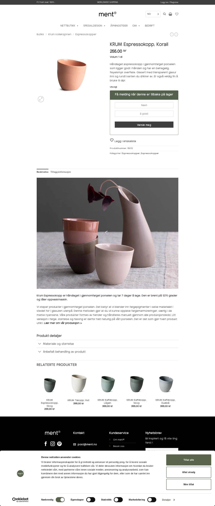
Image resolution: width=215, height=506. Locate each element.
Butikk (40, 34)
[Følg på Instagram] (52, 444)
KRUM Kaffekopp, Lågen (107, 401)
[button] (169, 2)
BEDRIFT (150, 25)
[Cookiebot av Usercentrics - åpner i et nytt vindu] (20, 499)
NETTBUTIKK (67, 25)
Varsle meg (144, 125)
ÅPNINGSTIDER (119, 25)
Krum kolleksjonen (59, 34)
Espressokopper (85, 34)
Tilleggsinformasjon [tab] (61, 172)
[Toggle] (40, 344)
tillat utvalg (188, 472)
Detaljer (166, 499)
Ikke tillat (189, 484)
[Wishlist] (176, 14)
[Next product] (172, 34)
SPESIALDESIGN (92, 25)
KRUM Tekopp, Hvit (78, 400)
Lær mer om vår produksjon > (63, 323)
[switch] (90, 499)
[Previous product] (176, 34)
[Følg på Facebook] (45, 444)
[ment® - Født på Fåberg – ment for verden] (107, 14)
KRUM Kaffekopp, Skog (136, 401)
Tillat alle (189, 459)
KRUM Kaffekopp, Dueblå (165, 401)
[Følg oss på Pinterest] (59, 444)
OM (134, 25)
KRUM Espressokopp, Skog (49, 403)
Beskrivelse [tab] (42, 172)
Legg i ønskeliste (125, 141)
